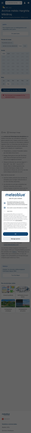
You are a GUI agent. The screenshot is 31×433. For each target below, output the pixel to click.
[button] (16, 211)
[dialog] (15, 216)
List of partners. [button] (18, 220)
